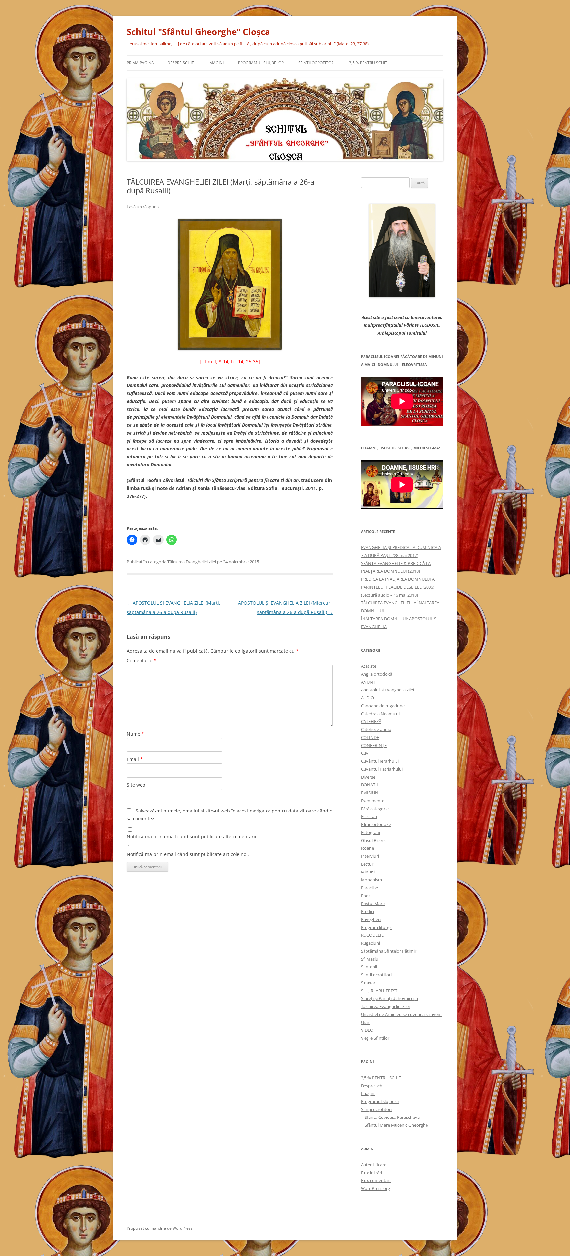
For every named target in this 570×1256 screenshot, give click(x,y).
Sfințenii (369, 967)
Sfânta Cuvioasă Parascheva (392, 1117)
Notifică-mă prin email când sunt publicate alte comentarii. (192, 836)
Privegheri (371, 919)
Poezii (366, 896)
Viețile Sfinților (375, 1038)
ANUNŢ (368, 682)
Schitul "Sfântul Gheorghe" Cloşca (198, 32)
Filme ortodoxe (376, 824)
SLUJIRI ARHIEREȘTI (380, 991)
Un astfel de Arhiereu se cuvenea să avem (401, 1014)
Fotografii (370, 832)
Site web (136, 785)
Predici (367, 911)
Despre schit (180, 63)
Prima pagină (140, 63)
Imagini (216, 63)
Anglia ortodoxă (376, 674)
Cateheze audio (376, 729)
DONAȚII (369, 785)
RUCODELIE (372, 935)
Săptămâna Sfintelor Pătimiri (389, 951)
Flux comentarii (376, 1180)
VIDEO (367, 1030)
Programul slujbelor (261, 63)
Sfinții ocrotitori (376, 975)
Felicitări (369, 816)
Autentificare (373, 1165)
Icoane (367, 848)
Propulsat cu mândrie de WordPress (160, 1228)
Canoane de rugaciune (383, 706)
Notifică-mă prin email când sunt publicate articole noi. (188, 854)
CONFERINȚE (374, 745)
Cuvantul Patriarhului (382, 769)
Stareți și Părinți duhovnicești (389, 998)
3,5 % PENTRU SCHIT (368, 63)
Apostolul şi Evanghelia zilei (387, 690)
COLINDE (370, 737)
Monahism (371, 880)
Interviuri (370, 856)
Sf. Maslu (369, 959)
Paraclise (369, 888)
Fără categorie (375, 809)
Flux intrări (371, 1173)
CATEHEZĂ (371, 721)
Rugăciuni (370, 943)
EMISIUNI (370, 793)
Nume (135, 734)
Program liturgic (376, 927)
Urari (365, 1022)
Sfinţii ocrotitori (316, 63)
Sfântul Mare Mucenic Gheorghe (396, 1125)
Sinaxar (368, 983)
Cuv (364, 753)
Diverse (368, 777)
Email (135, 759)
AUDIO (367, 698)
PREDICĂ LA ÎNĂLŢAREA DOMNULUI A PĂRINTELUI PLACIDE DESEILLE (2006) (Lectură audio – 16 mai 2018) (398, 587)
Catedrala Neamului (380, 714)
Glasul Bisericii (374, 840)
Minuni (368, 872)
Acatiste (368, 666)
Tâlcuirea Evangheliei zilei (191, 562)
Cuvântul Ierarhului (380, 761)
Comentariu (142, 661)
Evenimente (372, 801)
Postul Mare (373, 903)
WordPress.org (375, 1188)
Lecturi (367, 864)
